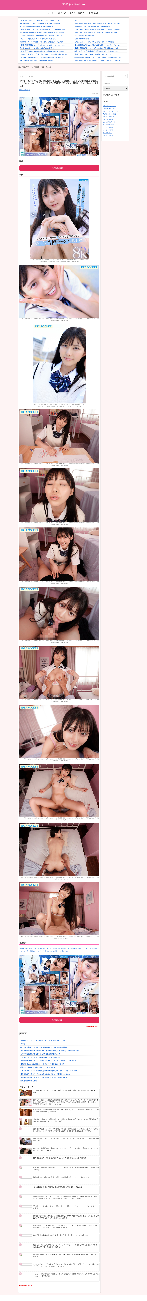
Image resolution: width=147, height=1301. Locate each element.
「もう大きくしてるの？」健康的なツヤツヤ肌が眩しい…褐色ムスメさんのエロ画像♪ (49, 1071)
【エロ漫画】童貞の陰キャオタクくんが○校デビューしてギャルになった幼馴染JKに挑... (50, 1050)
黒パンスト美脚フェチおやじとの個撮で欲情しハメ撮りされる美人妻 (40, 23)
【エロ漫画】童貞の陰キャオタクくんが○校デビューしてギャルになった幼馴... (97, 23)
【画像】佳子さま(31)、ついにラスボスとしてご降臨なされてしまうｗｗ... (42, 51)
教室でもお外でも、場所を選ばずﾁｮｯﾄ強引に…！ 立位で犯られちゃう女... (96, 51)
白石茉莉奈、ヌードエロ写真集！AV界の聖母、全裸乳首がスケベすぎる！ (41, 42)
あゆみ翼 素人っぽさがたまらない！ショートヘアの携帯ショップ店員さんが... (43, 32)
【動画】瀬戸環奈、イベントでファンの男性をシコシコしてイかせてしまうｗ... (43, 29)
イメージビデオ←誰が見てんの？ (84, 35)
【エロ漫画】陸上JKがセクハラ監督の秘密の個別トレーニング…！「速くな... (97, 45)
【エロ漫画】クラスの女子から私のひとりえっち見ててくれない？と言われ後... (97, 60)
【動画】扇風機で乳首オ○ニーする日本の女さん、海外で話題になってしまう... (97, 48)
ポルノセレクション (109, 106)
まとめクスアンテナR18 (111, 111)
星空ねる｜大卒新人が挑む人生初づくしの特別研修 (37, 1067)
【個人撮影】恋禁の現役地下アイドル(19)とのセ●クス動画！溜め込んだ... (41, 57)
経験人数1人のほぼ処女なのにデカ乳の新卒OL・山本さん (37, 60)
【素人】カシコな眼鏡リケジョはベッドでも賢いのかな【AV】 (38, 39)
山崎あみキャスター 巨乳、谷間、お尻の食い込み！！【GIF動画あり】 (95, 42)
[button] (125, 76)
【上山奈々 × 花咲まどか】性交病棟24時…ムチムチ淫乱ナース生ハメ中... (41, 35)
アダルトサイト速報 (109, 114)
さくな (76, 20)
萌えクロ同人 (107, 133)
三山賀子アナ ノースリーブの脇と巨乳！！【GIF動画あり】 (92, 26)
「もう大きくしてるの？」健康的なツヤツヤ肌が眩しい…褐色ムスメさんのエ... (97, 29)
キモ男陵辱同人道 (109, 125)
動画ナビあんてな (109, 108)
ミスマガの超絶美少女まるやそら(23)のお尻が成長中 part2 (37, 26)
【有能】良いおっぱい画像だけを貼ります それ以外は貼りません (42, 1064)
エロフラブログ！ (109, 135)
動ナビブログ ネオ (109, 122)
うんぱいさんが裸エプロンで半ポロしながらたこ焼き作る (37, 48)
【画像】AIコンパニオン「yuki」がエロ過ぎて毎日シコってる (92, 54)
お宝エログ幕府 (108, 119)
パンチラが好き (108, 127)
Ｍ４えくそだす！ (109, 130)
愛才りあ (24, 1033)
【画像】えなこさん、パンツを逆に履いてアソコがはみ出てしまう (39, 20)
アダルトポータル (109, 116)
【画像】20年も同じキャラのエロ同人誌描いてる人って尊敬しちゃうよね (96, 32)
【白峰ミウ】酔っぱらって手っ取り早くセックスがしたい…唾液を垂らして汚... (43, 54)
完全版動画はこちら (59, 168)
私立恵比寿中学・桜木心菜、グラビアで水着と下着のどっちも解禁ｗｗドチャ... (97, 57)
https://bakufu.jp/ (24, 90)
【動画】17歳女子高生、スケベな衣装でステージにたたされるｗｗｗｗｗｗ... (42, 45)
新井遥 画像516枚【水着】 (82, 39)
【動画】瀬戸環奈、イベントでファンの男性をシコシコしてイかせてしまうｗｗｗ (48, 1060)
